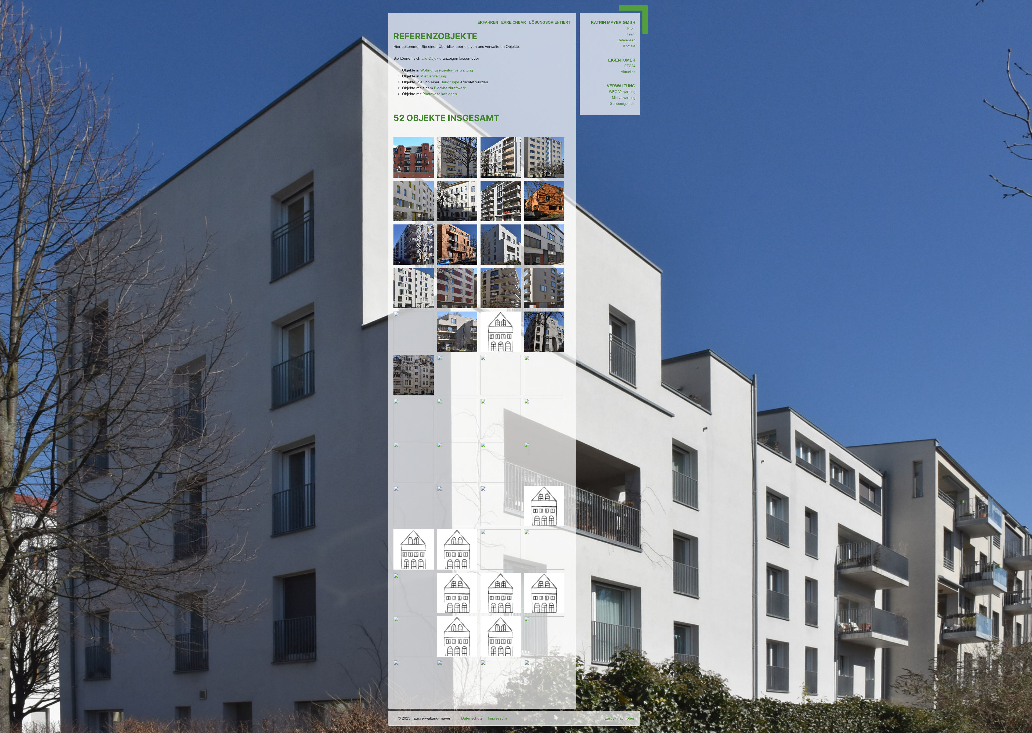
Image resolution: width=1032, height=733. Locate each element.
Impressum (497, 718)
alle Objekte (431, 58)
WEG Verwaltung (622, 92)
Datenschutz (471, 718)
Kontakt (629, 46)
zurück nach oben (620, 718)
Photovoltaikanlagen (439, 94)
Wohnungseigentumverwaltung (446, 70)
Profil (631, 28)
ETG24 (629, 66)
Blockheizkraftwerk (450, 88)
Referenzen (626, 40)
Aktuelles (628, 72)
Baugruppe (449, 82)
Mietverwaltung (433, 76)
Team (631, 34)
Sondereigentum (622, 104)
